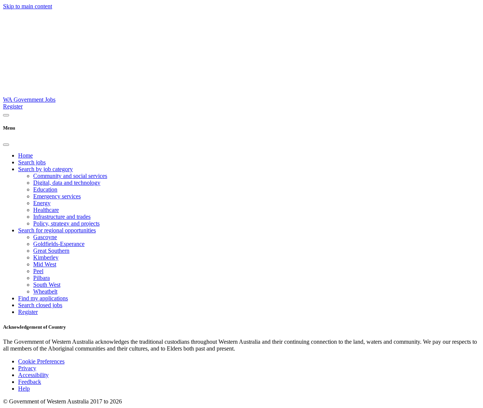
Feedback (29, 382)
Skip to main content (27, 6)
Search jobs (32, 162)
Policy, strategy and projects (66, 223)
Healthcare (46, 210)
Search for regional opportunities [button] (57, 230)
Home (25, 155)
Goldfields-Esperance (59, 244)
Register (13, 106)
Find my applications (43, 298)
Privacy (27, 368)
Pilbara (41, 278)
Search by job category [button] (45, 169)
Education (45, 189)
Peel (38, 271)
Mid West (44, 264)
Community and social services (70, 176)
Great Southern (51, 250)
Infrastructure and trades (62, 216)
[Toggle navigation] (6, 115)
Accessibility (33, 375)
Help (24, 388)
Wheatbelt (45, 291)
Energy (42, 203)
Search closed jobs (40, 305)
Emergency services (57, 196)
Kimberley (45, 257)
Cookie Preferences (41, 361)
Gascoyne (45, 237)
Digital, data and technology (66, 182)
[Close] (6, 145)
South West (46, 284)
